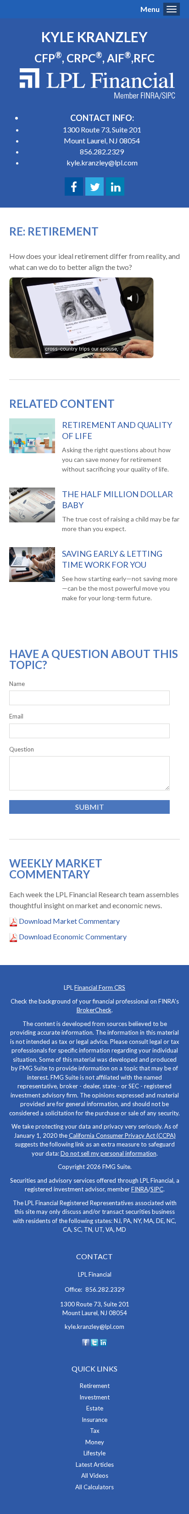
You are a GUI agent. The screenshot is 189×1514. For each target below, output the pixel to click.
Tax (95, 1430)
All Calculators (94, 1487)
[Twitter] (94, 1341)
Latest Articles (95, 1464)
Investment (94, 1397)
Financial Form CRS (99, 987)
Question (21, 749)
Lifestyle (94, 1453)
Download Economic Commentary (72, 936)
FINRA (139, 1189)
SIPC (156, 1189)
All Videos (94, 1475)
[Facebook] (85, 1341)
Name (17, 683)
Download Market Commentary (68, 920)
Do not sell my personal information (108, 1153)
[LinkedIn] (103, 1341)
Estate (94, 1408)
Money (94, 1442)
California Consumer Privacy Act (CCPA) (122, 1135)
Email (16, 716)
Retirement (95, 1385)
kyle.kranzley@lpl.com (102, 162)
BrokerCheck (94, 1010)
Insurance (94, 1419)
